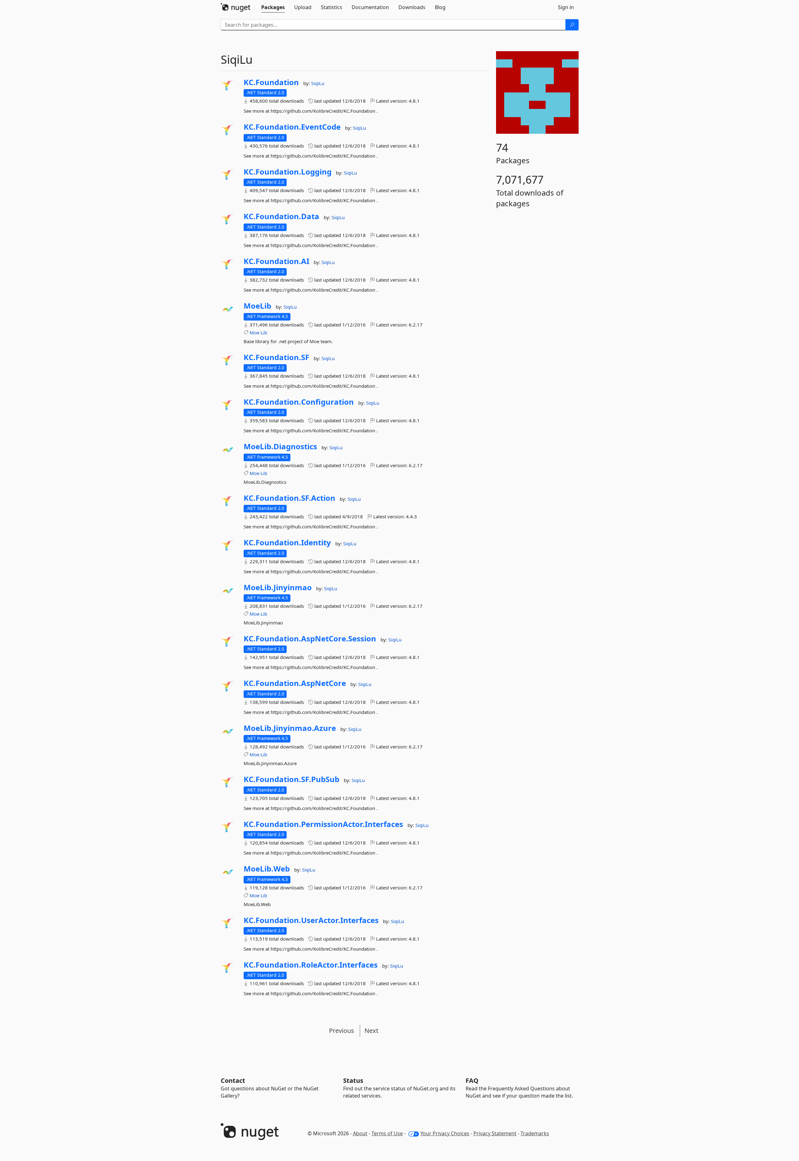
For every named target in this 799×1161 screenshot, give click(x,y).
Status (353, 1080)
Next (371, 1030)
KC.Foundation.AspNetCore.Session (310, 638)
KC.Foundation (271, 82)
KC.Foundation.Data (281, 216)
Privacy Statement (494, 1133)
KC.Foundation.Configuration (299, 401)
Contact (233, 1080)
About (360, 1133)
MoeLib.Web (267, 868)
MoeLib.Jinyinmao (278, 587)
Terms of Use (387, 1133)
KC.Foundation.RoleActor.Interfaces (311, 964)
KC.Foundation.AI (276, 261)
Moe (254, 332)
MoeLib (257, 305)
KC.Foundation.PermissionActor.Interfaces (323, 824)
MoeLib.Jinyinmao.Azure (290, 728)
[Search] (572, 24)
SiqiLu (317, 83)
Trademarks (535, 1133)
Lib (264, 332)
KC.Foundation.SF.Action (289, 497)
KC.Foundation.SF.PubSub (291, 779)
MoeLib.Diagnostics (280, 446)
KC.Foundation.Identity (287, 542)
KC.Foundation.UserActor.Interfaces (311, 920)
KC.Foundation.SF (276, 357)
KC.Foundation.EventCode (292, 126)
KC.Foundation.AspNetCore (295, 683)
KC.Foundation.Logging (288, 171)
